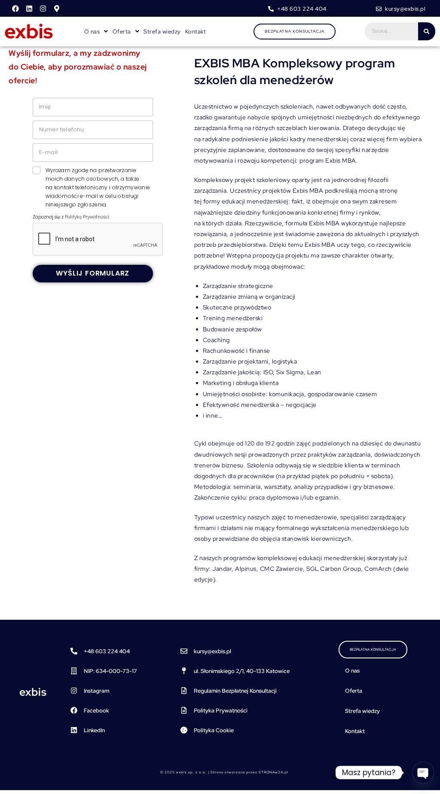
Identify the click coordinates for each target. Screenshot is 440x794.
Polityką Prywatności (87, 217)
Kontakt (195, 31)
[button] (96, 31)
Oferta (353, 690)
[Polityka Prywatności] (183, 710)
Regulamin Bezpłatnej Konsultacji (235, 690)
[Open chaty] (423, 772)
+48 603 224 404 (107, 651)
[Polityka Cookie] (183, 730)
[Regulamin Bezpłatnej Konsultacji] (183, 690)
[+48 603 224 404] (73, 651)
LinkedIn (94, 730)
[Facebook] (15, 8)
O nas (352, 670)
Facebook (96, 710)
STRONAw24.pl (273, 772)
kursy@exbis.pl (212, 651)
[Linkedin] (29, 8)
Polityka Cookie (214, 730)
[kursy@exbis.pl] (183, 651)
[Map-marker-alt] (57, 8)
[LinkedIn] (73, 730)
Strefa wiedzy (162, 31)
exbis (33, 692)
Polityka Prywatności (221, 710)
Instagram (96, 690)
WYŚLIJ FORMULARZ (92, 273)
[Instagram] (43, 8)
